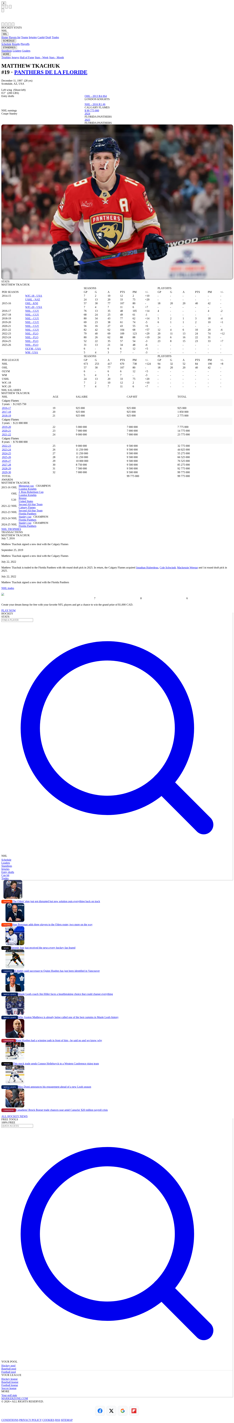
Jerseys (15, 57)
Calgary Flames (27, 507)
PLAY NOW (8, 610)
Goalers (26, 50)
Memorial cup (26, 485)
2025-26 (6, 457)
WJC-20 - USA (33, 307)
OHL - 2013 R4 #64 (96, 96)
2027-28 (6, 464)
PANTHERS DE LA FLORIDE (50, 72)
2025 (87, 119)
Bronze (23, 498)
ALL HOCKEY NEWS (14, 1116)
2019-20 (6, 426)
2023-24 (6, 449)
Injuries (33, 37)
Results (16, 44)
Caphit (41, 37)
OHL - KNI (31, 303)
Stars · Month (56, 57)
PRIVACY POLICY (30, 1420)
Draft (48, 37)
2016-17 (6, 408)
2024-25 (6, 453)
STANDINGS (9, 47)
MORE (6, 54)
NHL (5, 34)
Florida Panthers (27, 513)
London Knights (27, 488)
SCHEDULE (9, 40)
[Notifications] (9, 24)
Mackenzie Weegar (187, 567)
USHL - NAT (32, 299)
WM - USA (31, 352)
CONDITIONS (10, 1420)
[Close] (2, 10)
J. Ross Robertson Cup (31, 492)
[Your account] (10, 7)
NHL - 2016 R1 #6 (95, 104)
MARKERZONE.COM (14, 1398)
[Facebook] (100, 1411)
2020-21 (6, 430)
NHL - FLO (31, 333)
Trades (55, 37)
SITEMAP (67, 1420)
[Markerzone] (117, 17)
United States (26, 501)
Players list (14, 37)
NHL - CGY (32, 310)
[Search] (6, 7)
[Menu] (2, 7)
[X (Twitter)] (111, 1411)
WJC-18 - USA (33, 295)
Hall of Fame (27, 57)
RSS (57, 1420)
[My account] (13, 24)
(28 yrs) (28, 80)
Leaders (17, 50)
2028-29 (6, 468)
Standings (6, 50)
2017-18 (6, 411)
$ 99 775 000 (92, 110)
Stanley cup (25, 516)
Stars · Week (41, 57)
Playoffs (25, 44)
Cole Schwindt (168, 567)
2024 (87, 113)
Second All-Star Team (30, 504)
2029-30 (6, 472)
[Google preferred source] (123, 1411)
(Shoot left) (19, 89)
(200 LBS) (13, 93)
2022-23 (6, 445)
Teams (24, 37)
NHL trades (7, 588)
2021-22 (6, 434)
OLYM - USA (33, 348)
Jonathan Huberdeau (147, 567)
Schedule (6, 44)
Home (4, 37)
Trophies (6, 57)
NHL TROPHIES (11, 529)
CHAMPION (43, 485)
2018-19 (6, 415)
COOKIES (48, 1420)
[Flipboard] (134, 1411)
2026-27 (6, 460)
